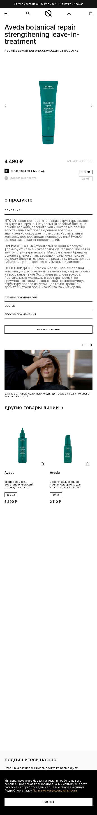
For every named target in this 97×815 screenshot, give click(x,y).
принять (48, 801)
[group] (48, 106)
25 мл (86, 178)
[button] (5, 105)
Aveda (14, 27)
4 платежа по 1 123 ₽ (25, 170)
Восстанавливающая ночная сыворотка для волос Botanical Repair (65, 485)
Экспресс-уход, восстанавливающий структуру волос (19, 485)
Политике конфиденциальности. (55, 790)
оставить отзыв (48, 329)
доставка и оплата (23, 178)
